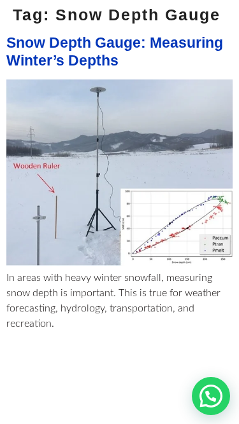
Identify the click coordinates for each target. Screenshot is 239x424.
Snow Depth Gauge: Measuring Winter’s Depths (114, 51)
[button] (211, 396)
